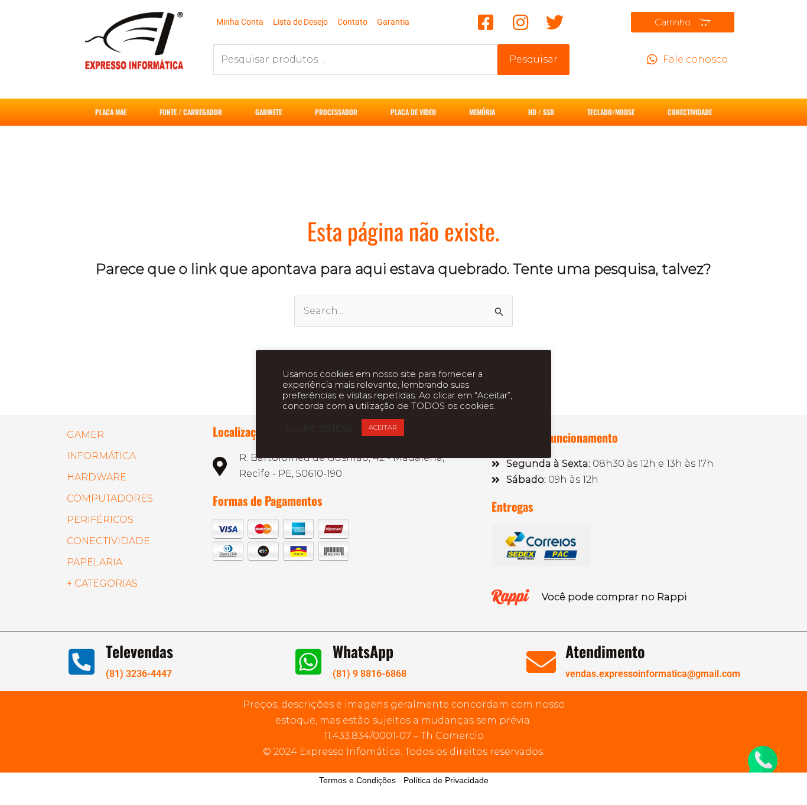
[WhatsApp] (308, 661)
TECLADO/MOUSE (610, 112)
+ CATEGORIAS (102, 583)
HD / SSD (541, 112)
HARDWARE (96, 477)
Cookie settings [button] (319, 427)
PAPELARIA (94, 562)
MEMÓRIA (482, 112)
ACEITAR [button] (383, 427)
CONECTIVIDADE (690, 112)
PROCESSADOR (336, 112)
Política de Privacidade (446, 780)
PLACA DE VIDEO (413, 112)
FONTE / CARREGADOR (191, 112)
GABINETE (268, 112)
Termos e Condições (357, 780)
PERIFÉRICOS (100, 519)
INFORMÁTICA (101, 456)
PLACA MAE (110, 112)
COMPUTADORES (110, 498)
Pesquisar (533, 59)
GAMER (85, 434)
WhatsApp (363, 651)
